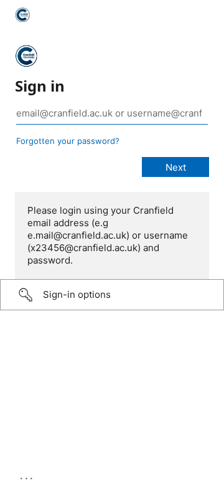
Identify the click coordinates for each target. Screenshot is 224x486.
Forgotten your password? (67, 141)
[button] (112, 295)
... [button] (27, 475)
